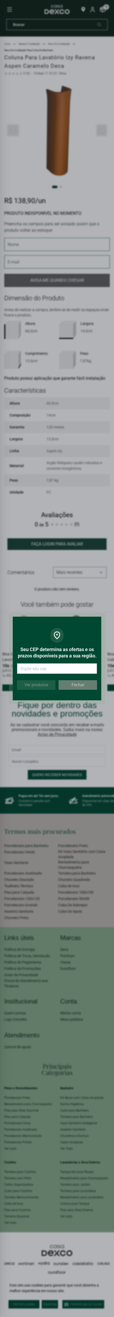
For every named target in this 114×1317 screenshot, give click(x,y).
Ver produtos (36, 684)
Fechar (78, 684)
